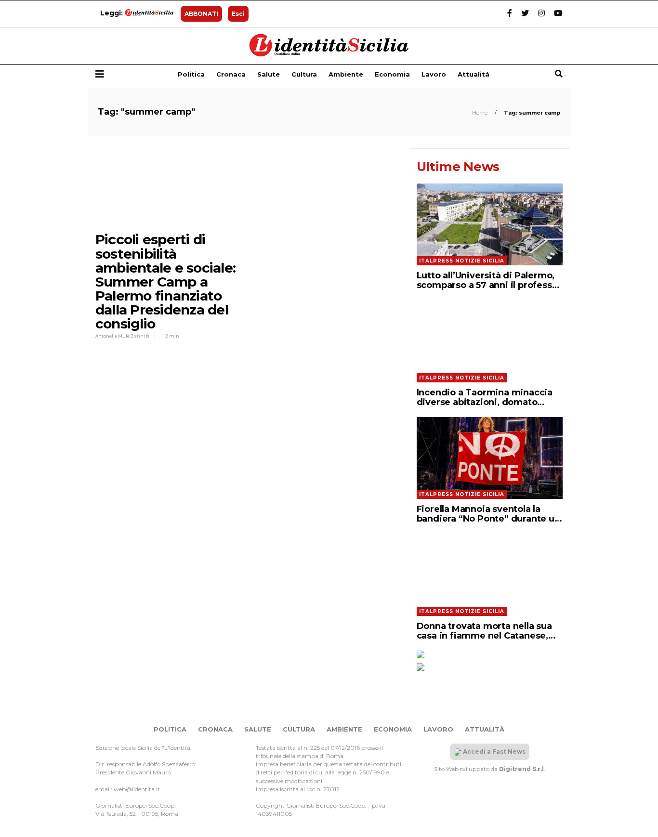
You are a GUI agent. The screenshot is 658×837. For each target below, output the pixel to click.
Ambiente (346, 74)
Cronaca (231, 74)
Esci (238, 13)
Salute (268, 74)
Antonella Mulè (113, 336)
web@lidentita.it (137, 789)
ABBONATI (201, 13)
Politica (191, 74)
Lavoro (433, 74)
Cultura (304, 74)
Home (480, 112)
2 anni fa (140, 336)
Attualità (473, 74)
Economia (392, 74)
